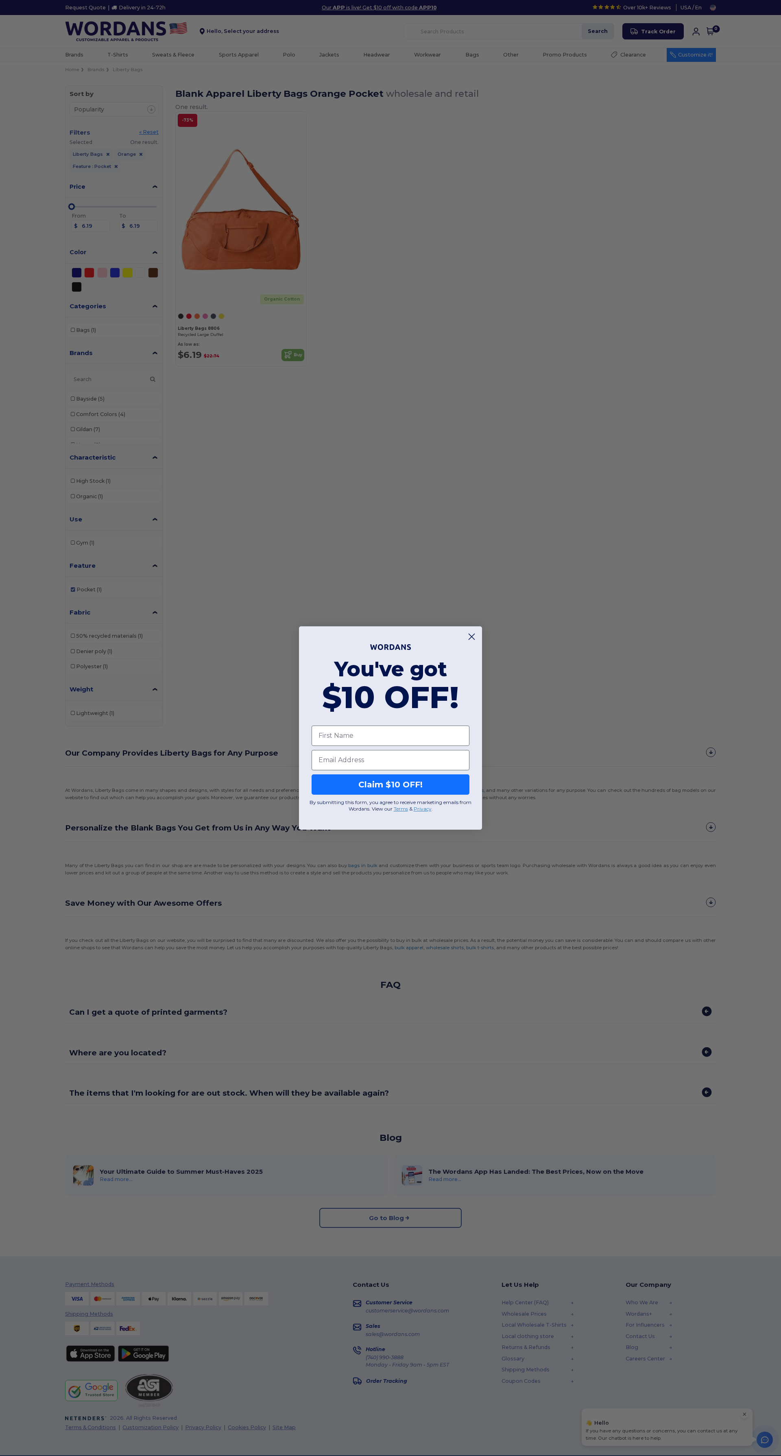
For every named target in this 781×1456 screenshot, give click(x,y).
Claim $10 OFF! (390, 784)
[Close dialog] (472, 637)
